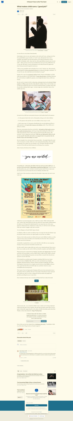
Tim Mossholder (40, 50)
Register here (48, 251)
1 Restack (29, 329)
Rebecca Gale (22, 10)
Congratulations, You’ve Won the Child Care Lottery (29, 374)
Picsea (42, 112)
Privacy (36, 413)
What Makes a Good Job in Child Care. (39, 167)
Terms (39, 413)
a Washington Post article (40, 324)
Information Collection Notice (36, 408)
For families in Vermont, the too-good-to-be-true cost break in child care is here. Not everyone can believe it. (30, 376)
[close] (47, 389)
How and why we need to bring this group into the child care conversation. (31, 383)
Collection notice (44, 413)
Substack (31, 418)
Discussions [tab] (25, 371)
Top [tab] (18, 371)
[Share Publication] (60, 2)
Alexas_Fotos (47, 301)
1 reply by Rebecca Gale (25, 360)
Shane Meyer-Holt (22, 350)
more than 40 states (41, 76)
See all (19, 397)
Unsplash (46, 50)
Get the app (42, 416)
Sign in (69, 1)
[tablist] (21, 341)
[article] (36, 376)
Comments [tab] (19, 340)
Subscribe (64, 1)
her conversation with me (32, 70)
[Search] (57, 2)
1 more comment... (20, 365)
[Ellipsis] (55, 351)
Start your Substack (33, 416)
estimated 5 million (32, 74)
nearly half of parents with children (34, 125)
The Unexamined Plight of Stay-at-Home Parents (29, 382)
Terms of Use (42, 407)
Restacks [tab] (24, 340)
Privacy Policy (44, 408)
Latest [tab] (21, 371)
